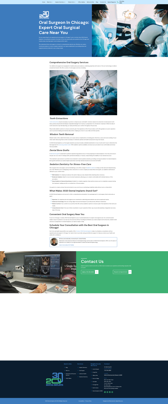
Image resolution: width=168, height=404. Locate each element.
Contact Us (103, 2)
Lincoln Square (96, 369)
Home (43, 2)
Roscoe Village (96, 378)
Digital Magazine (112, 2)
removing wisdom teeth (65, 144)
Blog (97, 2)
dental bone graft (55, 153)
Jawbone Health (82, 373)
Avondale (95, 381)
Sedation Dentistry (83, 376)
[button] (50, 2)
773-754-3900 (107, 370)
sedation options (91, 167)
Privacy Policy (88, 401)
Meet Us (67, 370)
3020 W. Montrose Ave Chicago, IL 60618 (113, 375)
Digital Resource (119, 401)
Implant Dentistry (83, 367)
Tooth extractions (54, 122)
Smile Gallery (68, 378)
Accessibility (81, 401)
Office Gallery (81, 2)
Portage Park (95, 384)
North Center (95, 387)
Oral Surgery (82, 370)
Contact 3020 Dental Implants (83, 231)
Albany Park (95, 375)
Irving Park (95, 372)
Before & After (90, 2)
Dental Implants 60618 (98, 391)
